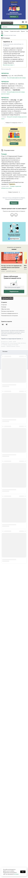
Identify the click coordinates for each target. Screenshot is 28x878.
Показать (14, 203)
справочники (5, 186)
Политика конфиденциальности (9, 313)
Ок (23, 871)
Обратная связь (5, 309)
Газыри (4, 154)
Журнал (23, 31)
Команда (3, 306)
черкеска (5, 73)
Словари (6, 31)
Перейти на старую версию (11, 338)
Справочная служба (15, 31)
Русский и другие (11, 271)
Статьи (3, 271)
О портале (4, 304)
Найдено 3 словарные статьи (13, 122)
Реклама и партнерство (7, 311)
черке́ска (6, 41)
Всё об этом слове (8, 65)
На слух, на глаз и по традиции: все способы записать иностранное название (11, 267)
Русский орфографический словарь (16, 77)
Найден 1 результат (13, 192)
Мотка (18, 346)
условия (16, 874)
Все (2, 31)
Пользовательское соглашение (9, 315)
